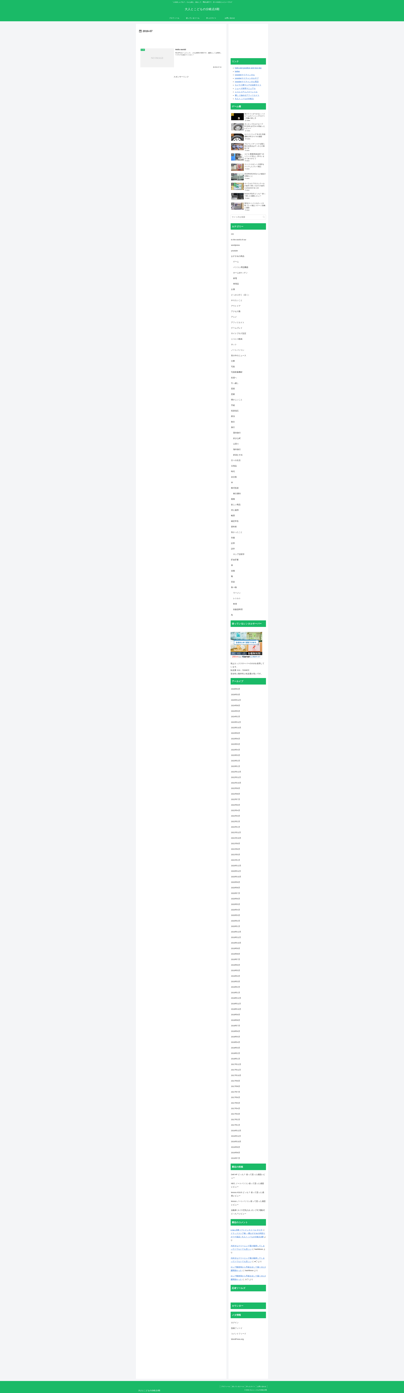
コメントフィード (238, 1334)
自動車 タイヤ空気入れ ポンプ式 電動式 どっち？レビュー (248, 1212)
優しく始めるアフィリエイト (247, 95)
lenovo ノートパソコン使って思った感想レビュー (248, 1203)
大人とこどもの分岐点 (244, 99)
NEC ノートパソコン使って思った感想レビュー (247, 1185)
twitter (237, 71)
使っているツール (238, 1386)
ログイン (235, 1323)
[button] (264, 217)
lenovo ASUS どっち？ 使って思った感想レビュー (247, 1194)
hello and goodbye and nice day (248, 68)
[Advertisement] (181, 39)
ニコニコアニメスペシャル (246, 92)
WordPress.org (237, 1339)
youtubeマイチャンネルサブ (247, 78)
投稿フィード (236, 1328)
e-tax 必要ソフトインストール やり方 (246, 1230)
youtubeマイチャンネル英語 (247, 82)
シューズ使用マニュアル (245, 88)
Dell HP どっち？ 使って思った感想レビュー (248, 1176)
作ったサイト (250, 1386)
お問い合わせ (261, 1386)
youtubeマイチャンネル (245, 75)
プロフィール (225, 1386)
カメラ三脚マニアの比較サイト (248, 85)
